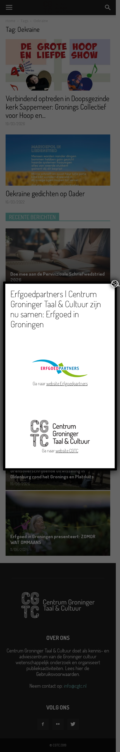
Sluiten (115, 283)
